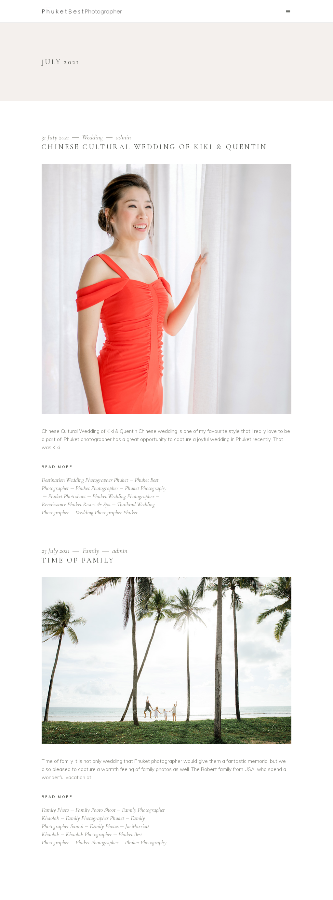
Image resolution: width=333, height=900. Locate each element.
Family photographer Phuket (95, 817)
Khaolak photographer (89, 834)
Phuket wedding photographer (123, 496)
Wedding (92, 137)
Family (91, 550)
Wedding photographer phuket (106, 512)
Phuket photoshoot (67, 496)
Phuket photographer (96, 488)
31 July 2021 (56, 137)
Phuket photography (145, 842)
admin (123, 137)
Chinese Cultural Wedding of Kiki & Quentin (154, 147)
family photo (55, 809)
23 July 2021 (56, 550)
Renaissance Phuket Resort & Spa (76, 504)
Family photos (104, 826)
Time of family (78, 560)
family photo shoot (95, 809)
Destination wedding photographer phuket (85, 479)
